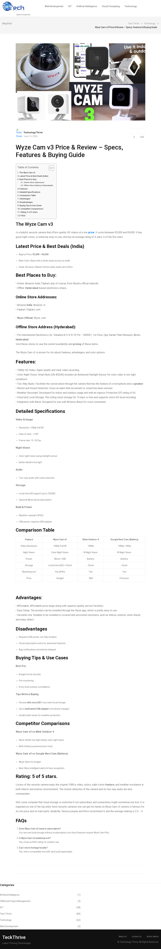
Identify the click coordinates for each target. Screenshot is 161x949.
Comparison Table (27, 195)
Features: (23, 189)
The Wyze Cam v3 (27, 172)
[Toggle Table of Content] (49, 168)
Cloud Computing (111, 6)
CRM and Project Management (40, 901)
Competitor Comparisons (32, 209)
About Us (123, 936)
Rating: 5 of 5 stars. (29, 212)
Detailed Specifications (29, 192)
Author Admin (153, 936)
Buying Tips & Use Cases (30, 205)
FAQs (23, 215)
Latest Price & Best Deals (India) (33, 176)
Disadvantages (26, 202)
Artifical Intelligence (86, 6)
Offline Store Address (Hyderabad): (38, 185)
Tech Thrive (40, 913)
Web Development (54, 6)
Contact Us (137, 936)
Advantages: (25, 199)
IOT (70, 6)
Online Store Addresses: (34, 182)
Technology (131, 6)
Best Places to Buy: (28, 179)
